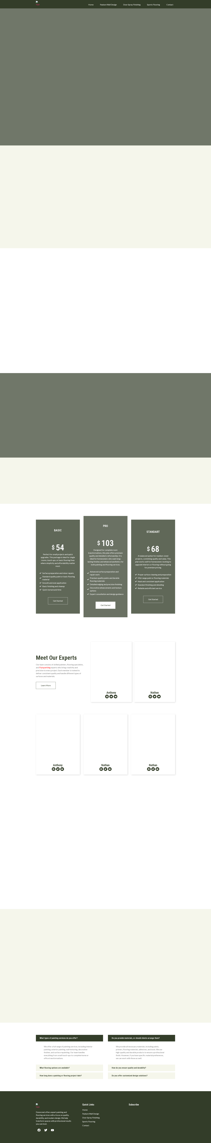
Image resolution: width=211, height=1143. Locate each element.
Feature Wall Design (108, 4)
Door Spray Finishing (132, 4)
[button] (69, 1038)
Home (91, 4)
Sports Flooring (153, 4)
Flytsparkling (44, 667)
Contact (169, 4)
